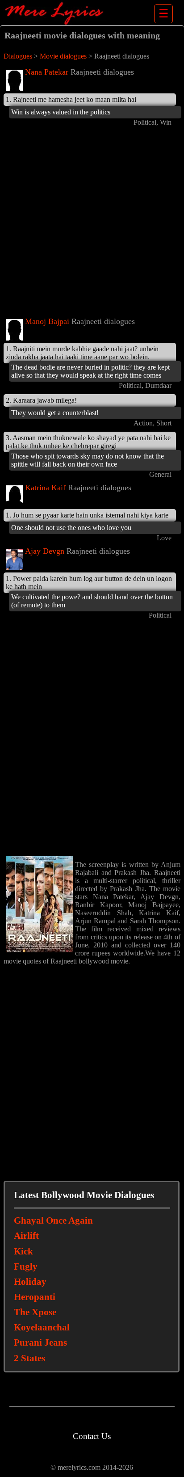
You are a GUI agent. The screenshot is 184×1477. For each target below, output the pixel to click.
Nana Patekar (46, 71)
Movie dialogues (63, 56)
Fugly (26, 1266)
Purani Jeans (40, 1342)
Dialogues (18, 56)
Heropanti (34, 1297)
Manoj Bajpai (47, 321)
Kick (23, 1251)
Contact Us (92, 1436)
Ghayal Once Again (53, 1220)
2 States (29, 1358)
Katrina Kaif (45, 487)
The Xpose (35, 1312)
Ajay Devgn (44, 551)
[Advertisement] (92, 223)
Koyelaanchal (42, 1327)
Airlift (26, 1235)
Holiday (30, 1281)
